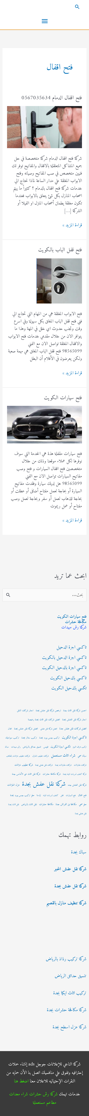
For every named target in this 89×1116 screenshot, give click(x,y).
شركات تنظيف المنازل (40, 756)
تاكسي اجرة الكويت (74, 738)
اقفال (10, 729)
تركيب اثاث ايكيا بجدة (70, 993)
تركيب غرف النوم (80, 747)
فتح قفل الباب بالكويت (60, 250)
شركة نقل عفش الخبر (70, 869)
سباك (7, 747)
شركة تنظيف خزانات (23, 765)
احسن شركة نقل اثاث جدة (75, 711)
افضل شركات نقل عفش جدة (73, 728)
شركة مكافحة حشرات (52, 774)
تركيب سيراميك (12, 738)
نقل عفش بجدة (81, 814)
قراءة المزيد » (72, 225)
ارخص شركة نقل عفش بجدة (48, 711)
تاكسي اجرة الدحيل (72, 647)
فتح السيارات (71, 795)
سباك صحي (82, 756)
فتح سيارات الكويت (72, 616)
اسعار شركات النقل (25, 711)
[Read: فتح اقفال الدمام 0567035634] (44, 127)
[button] (44, 7)
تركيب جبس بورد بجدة (49, 738)
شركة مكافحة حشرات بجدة (67, 1010)
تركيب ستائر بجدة (29, 738)
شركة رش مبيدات (74, 627)
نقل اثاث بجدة (13, 805)
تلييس (45, 747)
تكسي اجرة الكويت (61, 746)
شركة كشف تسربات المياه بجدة (75, 774)
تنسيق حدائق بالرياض (32, 747)
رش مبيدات (15, 747)
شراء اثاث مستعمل (63, 755)
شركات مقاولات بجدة (63, 765)
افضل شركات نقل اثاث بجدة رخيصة (44, 720)
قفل (62, 795)
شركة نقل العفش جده (77, 785)
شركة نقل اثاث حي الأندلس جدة (26, 774)
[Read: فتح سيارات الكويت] (44, 424)
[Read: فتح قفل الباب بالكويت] (59, 280)
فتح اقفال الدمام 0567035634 (52, 98)
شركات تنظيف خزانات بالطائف (18, 756)
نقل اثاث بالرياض (29, 804)
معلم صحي (83, 804)
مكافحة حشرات (76, 622)
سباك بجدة (79, 852)
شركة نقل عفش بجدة (44, 784)
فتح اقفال (82, 795)
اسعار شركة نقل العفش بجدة (74, 720)
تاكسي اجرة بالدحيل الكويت (64, 668)
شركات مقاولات (80, 765)
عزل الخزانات (13, 785)
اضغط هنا (21, 1081)
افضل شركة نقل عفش (48, 729)
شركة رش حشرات (43, 1094)
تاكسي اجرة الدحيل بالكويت (64, 658)
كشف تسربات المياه (50, 795)
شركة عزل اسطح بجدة (70, 1027)
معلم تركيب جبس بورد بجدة (22, 795)
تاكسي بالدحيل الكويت (68, 678)
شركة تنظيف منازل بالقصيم (66, 903)
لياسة (39, 795)
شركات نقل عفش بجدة (44, 765)
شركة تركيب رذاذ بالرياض (66, 959)
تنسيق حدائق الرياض (71, 976)
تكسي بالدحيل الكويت (69, 688)
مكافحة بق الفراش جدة (66, 804)
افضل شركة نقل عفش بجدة (26, 729)
